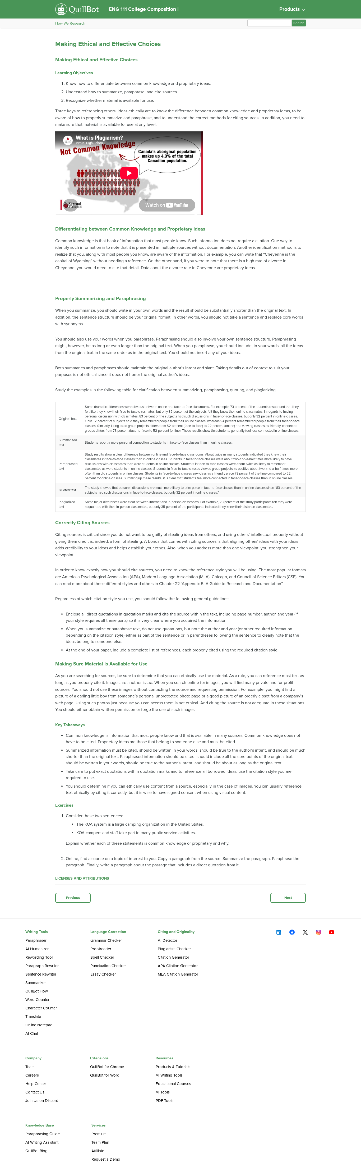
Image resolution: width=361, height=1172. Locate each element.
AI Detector (167, 940)
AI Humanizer (37, 948)
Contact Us (34, 1092)
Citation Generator (173, 957)
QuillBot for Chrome (107, 1066)
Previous (73, 898)
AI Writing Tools (169, 1075)
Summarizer (35, 982)
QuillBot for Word (104, 1075)
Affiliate (97, 1150)
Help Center (35, 1083)
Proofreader (100, 948)
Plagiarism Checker (174, 948)
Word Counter (37, 999)
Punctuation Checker (108, 965)
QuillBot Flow (36, 991)
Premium (99, 1134)
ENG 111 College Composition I (144, 9)
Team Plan (100, 1142)
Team (30, 1066)
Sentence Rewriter (40, 974)
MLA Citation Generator (178, 974)
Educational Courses (173, 1083)
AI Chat (31, 1033)
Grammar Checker (106, 940)
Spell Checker (102, 957)
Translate (33, 1016)
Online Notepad (39, 1025)
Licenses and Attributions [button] (82, 878)
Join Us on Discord (41, 1100)
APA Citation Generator (178, 965)
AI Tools (163, 1092)
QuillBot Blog (36, 1150)
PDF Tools (164, 1100)
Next (288, 898)
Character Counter (41, 1008)
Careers (32, 1075)
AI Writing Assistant (41, 1142)
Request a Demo (105, 1159)
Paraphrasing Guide (42, 1134)
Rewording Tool (39, 957)
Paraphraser (36, 940)
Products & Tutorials (173, 1066)
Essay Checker (103, 974)
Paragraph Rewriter (42, 965)
